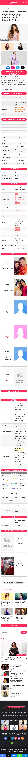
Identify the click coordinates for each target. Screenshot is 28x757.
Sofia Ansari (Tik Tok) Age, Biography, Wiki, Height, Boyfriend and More (16, 680)
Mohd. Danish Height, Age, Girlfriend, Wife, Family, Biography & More (16, 666)
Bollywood (11, 8)
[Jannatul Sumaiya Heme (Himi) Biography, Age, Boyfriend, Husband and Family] (5, 673)
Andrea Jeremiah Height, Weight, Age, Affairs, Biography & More (7, 617)
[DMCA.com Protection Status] (14, 743)
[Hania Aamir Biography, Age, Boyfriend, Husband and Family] (5, 727)
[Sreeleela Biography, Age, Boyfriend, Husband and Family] (21, 596)
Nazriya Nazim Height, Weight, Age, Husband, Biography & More (20, 617)
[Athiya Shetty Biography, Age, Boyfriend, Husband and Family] (5, 722)
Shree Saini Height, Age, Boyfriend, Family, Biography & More (7, 602)
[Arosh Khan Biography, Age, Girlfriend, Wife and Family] (5, 687)
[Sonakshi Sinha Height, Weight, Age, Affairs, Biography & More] (14, 722)
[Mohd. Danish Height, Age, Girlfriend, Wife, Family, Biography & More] (5, 667)
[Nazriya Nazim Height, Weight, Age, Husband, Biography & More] (21, 611)
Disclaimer (16, 751)
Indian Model (19, 582)
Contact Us (5, 751)
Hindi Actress (9, 582)
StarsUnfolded (23, 749)
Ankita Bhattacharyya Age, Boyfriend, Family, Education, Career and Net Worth (17, 693)
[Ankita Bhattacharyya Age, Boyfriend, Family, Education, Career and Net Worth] (5, 694)
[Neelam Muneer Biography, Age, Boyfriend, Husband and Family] (23, 722)
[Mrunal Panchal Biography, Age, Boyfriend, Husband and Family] (23, 727)
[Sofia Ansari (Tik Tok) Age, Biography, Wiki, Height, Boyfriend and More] (5, 680)
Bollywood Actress (18, 8)
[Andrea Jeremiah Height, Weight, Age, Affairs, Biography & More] (7, 611)
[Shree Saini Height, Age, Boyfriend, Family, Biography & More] (7, 596)
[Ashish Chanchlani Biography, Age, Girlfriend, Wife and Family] (14, 727)
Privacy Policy (22, 751)
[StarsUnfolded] (14, 2)
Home (3, 8)
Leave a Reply (14, 625)
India (7, 8)
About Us (11, 751)
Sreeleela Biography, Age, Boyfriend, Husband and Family (21, 602)
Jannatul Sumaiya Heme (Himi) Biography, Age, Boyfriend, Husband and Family (17, 673)
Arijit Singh (17, 210)
